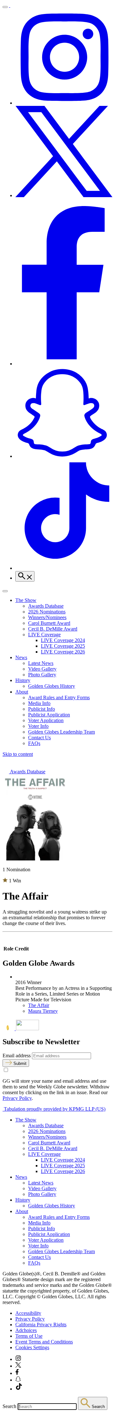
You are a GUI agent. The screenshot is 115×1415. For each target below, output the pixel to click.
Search (9, 1406)
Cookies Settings (32, 1347)
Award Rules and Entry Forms (59, 697)
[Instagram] (63, 103)
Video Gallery (42, 669)
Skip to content (18, 754)
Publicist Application (49, 714)
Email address (17, 1055)
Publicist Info (41, 709)
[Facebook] (63, 363)
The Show (25, 600)
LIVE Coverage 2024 (63, 640)
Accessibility (28, 1313)
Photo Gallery (42, 674)
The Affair (38, 1005)
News (21, 657)
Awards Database (46, 606)
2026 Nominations (46, 611)
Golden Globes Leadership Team (61, 732)
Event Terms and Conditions (44, 1341)
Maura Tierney (43, 1011)
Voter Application (46, 720)
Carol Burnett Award (49, 623)
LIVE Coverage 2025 (63, 646)
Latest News (40, 663)
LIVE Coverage (44, 634)
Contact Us (39, 737)
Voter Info (38, 726)
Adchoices (26, 1330)
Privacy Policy (17, 1098)
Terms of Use (28, 1336)
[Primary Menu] (5, 7)
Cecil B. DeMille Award (52, 629)
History (22, 680)
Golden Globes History (51, 686)
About (21, 691)
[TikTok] (63, 568)
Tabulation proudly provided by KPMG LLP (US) (54, 1109)
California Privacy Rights (40, 1324)
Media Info (39, 703)
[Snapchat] (63, 456)
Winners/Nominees (47, 617)
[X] (63, 195)
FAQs (34, 743)
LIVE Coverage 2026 (63, 651)
